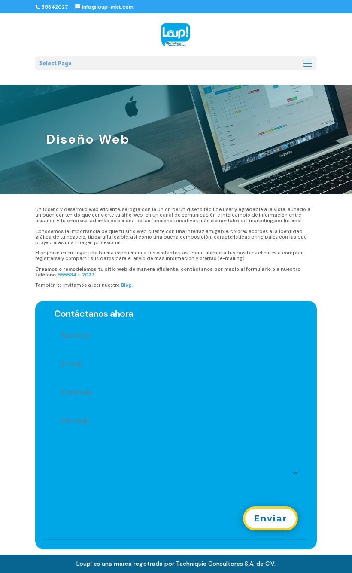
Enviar (270, 518)
